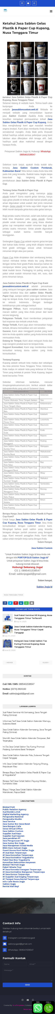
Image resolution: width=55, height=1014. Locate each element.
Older (45, 662)
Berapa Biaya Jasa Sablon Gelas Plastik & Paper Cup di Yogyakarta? (27, 773)
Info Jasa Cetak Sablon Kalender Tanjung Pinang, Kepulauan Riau (25, 765)
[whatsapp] (34, 3)
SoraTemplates (18, 1005)
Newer (10, 662)
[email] (28, 3)
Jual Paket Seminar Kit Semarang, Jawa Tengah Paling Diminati (25, 713)
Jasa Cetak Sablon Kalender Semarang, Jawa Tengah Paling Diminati (27, 731)
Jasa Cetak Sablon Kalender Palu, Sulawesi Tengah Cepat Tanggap (26, 756)
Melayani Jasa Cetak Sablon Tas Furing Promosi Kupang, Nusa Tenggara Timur (30, 644)
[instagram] (22, 3)
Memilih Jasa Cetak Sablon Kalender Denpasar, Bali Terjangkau (26, 739)
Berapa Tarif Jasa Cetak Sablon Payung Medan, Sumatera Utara (24, 782)
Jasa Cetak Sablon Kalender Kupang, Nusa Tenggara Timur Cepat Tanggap (33, 629)
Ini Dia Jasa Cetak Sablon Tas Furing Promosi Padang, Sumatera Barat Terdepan (23, 748)
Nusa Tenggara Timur (13, 595)
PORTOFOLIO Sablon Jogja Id (33, 557)
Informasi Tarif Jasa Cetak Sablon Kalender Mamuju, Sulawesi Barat (27, 722)
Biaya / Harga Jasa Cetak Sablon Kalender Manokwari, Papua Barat (22, 791)
